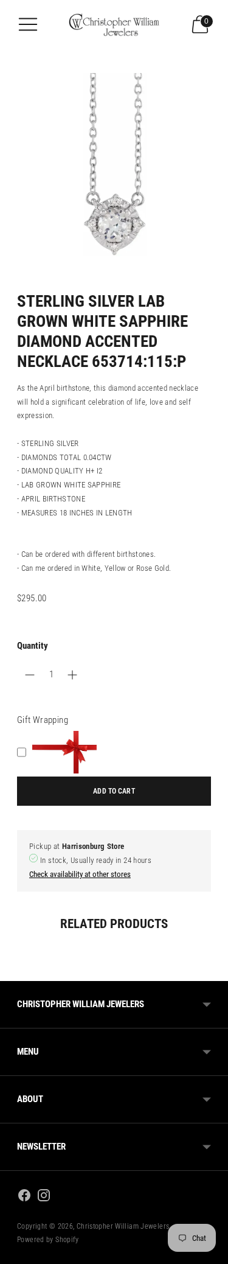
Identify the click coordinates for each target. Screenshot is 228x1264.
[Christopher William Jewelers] (114, 24)
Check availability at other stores (80, 874)
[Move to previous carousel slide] (17, 971)
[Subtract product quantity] (72, 675)
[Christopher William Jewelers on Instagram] (43, 1197)
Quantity (32, 645)
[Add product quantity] (30, 675)
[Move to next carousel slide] (211, 971)
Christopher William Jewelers (123, 1226)
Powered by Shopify (48, 1239)
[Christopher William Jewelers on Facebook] (24, 1197)
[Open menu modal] (28, 24)
